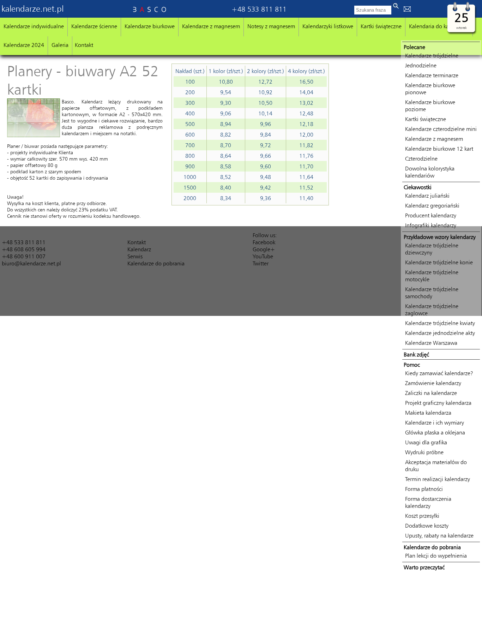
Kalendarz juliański (427, 195)
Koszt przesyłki (422, 515)
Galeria (60, 44)
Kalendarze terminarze (431, 75)
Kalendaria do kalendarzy (439, 26)
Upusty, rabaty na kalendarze (439, 535)
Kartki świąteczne (381, 26)
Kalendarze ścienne (94, 26)
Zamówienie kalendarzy (433, 382)
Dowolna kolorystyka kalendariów (429, 172)
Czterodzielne (421, 158)
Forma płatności (424, 488)
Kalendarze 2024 (24, 44)
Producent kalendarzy (430, 215)
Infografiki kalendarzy (430, 225)
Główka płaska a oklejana (435, 432)
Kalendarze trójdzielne (431, 55)
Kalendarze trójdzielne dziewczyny (431, 249)
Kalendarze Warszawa (431, 342)
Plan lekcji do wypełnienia (436, 555)
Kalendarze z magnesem (211, 26)
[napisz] (407, 9)
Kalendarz (139, 249)
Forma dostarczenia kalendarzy (428, 502)
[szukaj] (395, 7)
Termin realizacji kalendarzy (437, 478)
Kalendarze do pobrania (156, 263)
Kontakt (84, 44)
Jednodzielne (420, 65)
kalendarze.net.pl (32, 8)
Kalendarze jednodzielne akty (440, 332)
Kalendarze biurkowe (150, 26)
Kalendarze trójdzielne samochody (431, 293)
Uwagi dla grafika (426, 442)
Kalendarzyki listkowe (327, 26)
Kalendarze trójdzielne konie (439, 262)
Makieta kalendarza (428, 412)
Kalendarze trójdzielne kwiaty (440, 322)
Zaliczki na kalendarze (431, 392)
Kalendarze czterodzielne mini (441, 128)
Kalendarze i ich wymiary (434, 422)
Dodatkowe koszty (426, 525)
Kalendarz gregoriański (432, 205)
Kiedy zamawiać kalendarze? (439, 373)
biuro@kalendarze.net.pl (31, 263)
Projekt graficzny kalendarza (438, 402)
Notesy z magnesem (271, 26)
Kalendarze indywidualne (34, 26)
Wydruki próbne (424, 452)
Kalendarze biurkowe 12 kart (439, 148)
